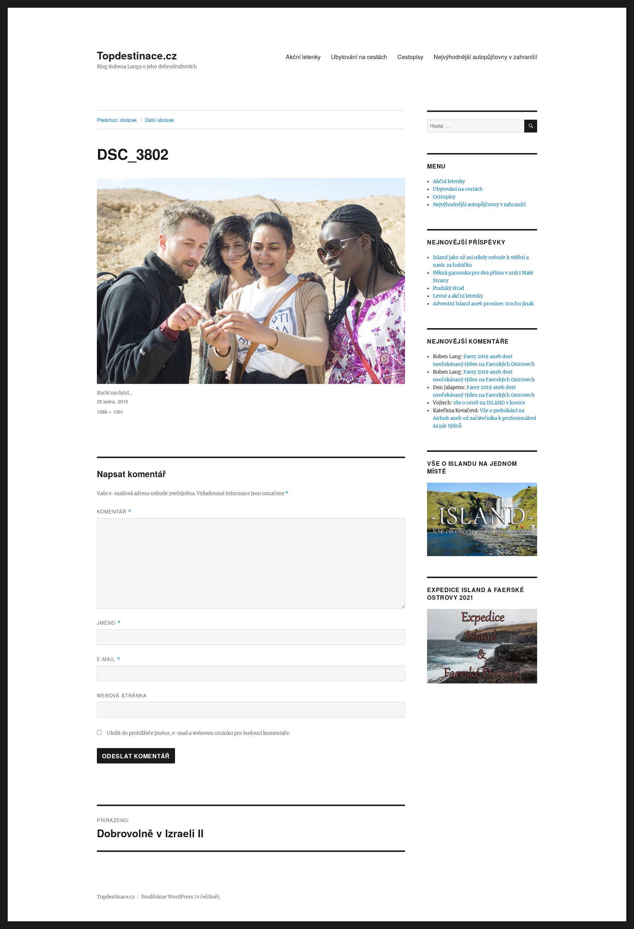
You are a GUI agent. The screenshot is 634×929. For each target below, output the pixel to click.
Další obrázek (159, 119)
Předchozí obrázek (117, 119)
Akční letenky (303, 56)
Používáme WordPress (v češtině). (181, 897)
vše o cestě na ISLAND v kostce (489, 403)
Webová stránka (122, 695)
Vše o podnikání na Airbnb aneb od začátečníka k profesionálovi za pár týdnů (484, 418)
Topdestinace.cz (137, 55)
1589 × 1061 (110, 411)
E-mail (108, 659)
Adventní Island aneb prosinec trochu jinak (483, 304)
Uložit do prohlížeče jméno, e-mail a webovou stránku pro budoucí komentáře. (198, 733)
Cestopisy (410, 56)
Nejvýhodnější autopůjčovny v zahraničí (485, 56)
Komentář (114, 511)
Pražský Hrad (448, 288)
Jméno (109, 622)
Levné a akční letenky (458, 296)
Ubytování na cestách (359, 56)
